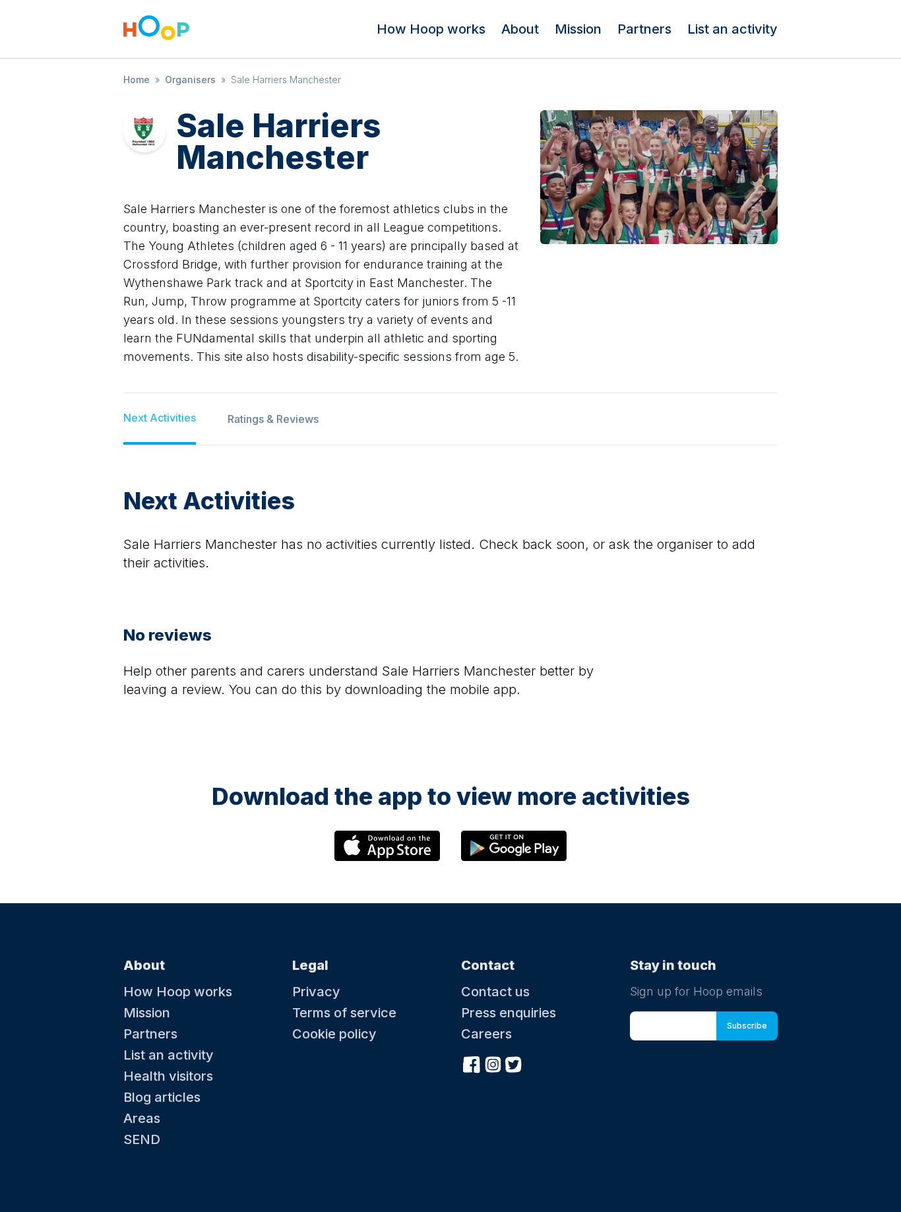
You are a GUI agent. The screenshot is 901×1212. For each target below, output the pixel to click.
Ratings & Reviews (273, 419)
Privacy (316, 992)
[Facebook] (471, 1063)
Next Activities (159, 417)
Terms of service (344, 1013)
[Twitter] (513, 1063)
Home (136, 79)
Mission (578, 29)
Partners (644, 29)
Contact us (495, 992)
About (520, 29)
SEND (141, 1139)
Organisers (190, 79)
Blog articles (162, 1097)
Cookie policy (334, 1034)
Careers (486, 1034)
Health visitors (168, 1076)
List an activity (732, 29)
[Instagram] (492, 1063)
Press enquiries (508, 1013)
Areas (141, 1118)
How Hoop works (431, 29)
